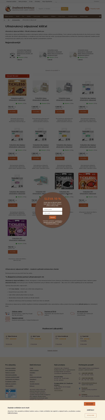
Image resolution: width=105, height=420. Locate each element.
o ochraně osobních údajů (52, 221)
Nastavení (89, 403)
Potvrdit (52, 217)
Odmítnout (90, 410)
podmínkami (58, 221)
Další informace (12, 413)
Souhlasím (90, 415)
